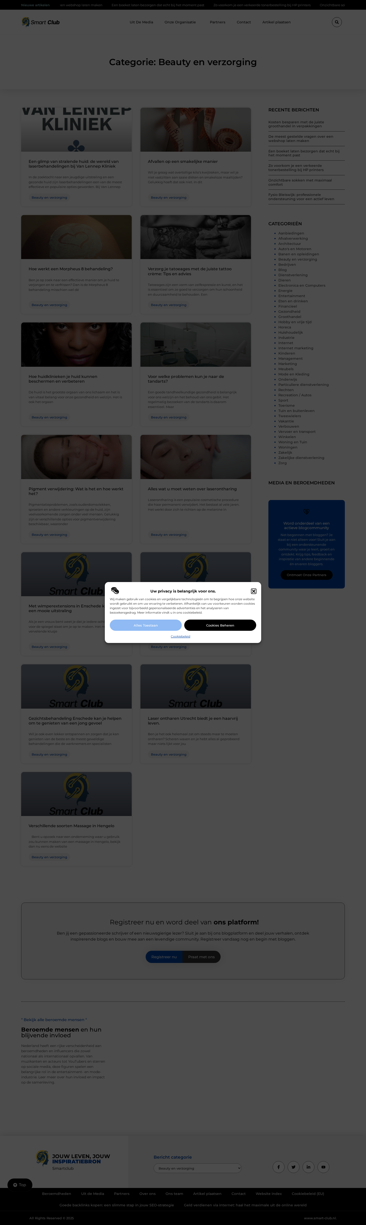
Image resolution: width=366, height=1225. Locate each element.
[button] (253, 591)
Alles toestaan (146, 625)
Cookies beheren (220, 625)
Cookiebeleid (180, 636)
